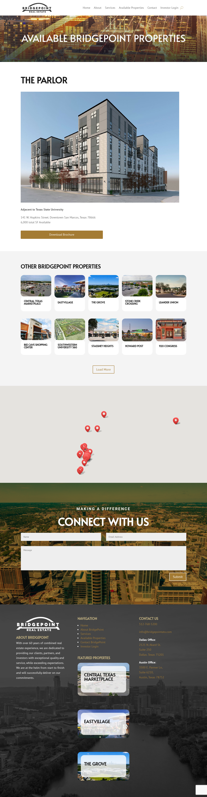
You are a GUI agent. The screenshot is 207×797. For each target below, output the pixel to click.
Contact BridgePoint (93, 642)
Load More (103, 369)
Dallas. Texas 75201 (151, 654)
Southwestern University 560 (67, 346)
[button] (85, 462)
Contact (152, 8)
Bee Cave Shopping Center (35, 346)
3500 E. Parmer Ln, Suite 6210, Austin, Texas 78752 (151, 672)
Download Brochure (61, 234)
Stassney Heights (102, 346)
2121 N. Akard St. (150, 645)
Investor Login (169, 8)
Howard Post (134, 346)
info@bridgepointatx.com (155, 632)
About (97, 8)
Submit (178, 577)
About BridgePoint (92, 629)
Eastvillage (65, 302)
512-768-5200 (148, 624)
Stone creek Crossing (133, 302)
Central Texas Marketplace (33, 302)
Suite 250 (145, 649)
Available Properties (131, 8)
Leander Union (168, 302)
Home (86, 8)
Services (110, 8)
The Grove (98, 302)
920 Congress (168, 346)
